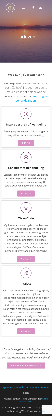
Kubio (42, 411)
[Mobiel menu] (23, 7)
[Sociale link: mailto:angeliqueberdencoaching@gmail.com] (42, 7)
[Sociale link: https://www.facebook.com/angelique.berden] (35, 7)
